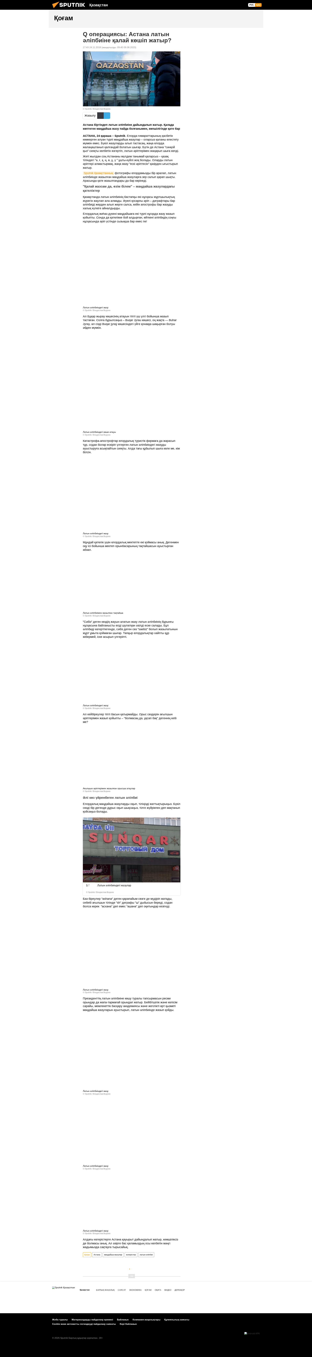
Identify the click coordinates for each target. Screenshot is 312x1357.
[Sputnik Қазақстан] (69, 9)
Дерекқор (180, 1290)
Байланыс (123, 1319)
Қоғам (87, 1255)
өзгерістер (131, 1255)
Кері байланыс (128, 1324)
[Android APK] (252, 1333)
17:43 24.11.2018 (92, 47)
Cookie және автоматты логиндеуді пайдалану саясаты (84, 1324)
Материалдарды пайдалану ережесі (92, 1319)
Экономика (135, 1290)
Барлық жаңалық (105, 1290)
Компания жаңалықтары (146, 1319)
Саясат (122, 1290)
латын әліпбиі (146, 1255)
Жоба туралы (60, 1319)
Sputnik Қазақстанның (98, 173)
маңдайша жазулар (113, 1255)
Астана (97, 1255)
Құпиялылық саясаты (176, 1319)
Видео (167, 1290)
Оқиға (158, 1290)
